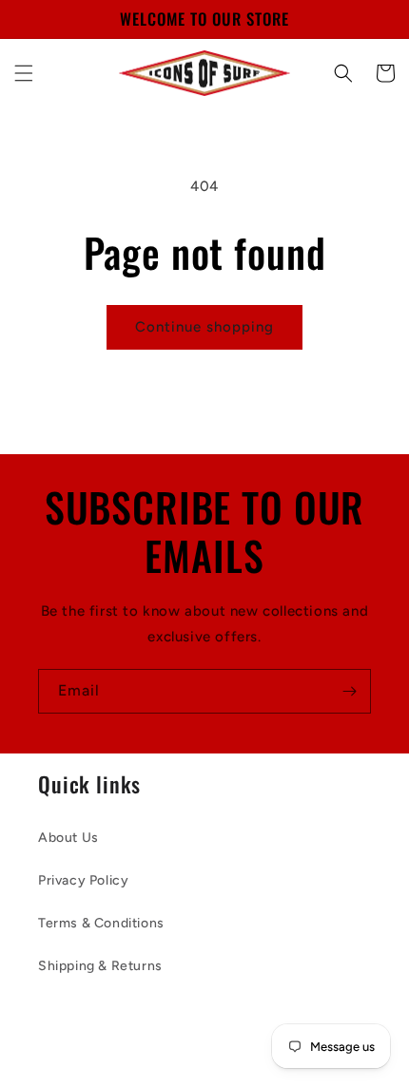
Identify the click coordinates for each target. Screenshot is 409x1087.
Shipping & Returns (100, 966)
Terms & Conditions (101, 923)
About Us (68, 838)
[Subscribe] (349, 691)
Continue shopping (204, 326)
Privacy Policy (83, 880)
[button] (24, 73)
